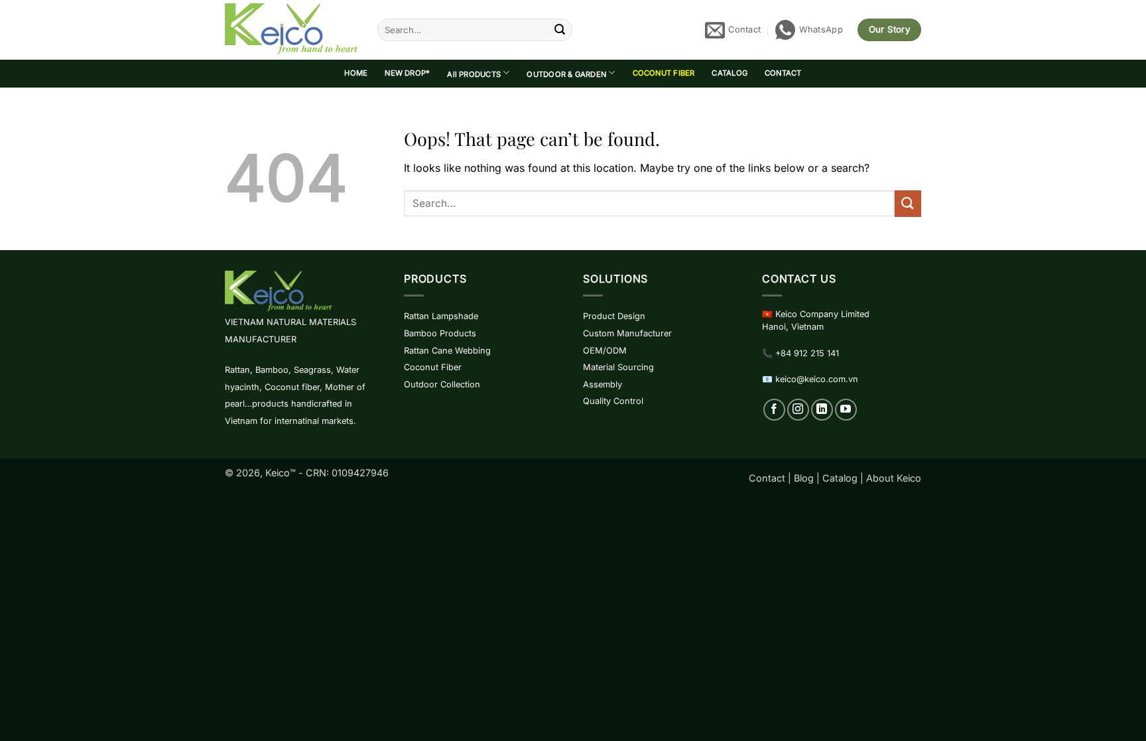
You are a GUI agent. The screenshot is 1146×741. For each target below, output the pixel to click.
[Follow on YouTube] (846, 410)
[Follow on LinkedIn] (822, 410)
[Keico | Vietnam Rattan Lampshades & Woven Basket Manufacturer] (291, 29)
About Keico (893, 478)
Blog (804, 478)
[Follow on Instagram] (798, 410)
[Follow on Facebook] (774, 410)
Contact (767, 478)
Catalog (840, 478)
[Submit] (559, 30)
